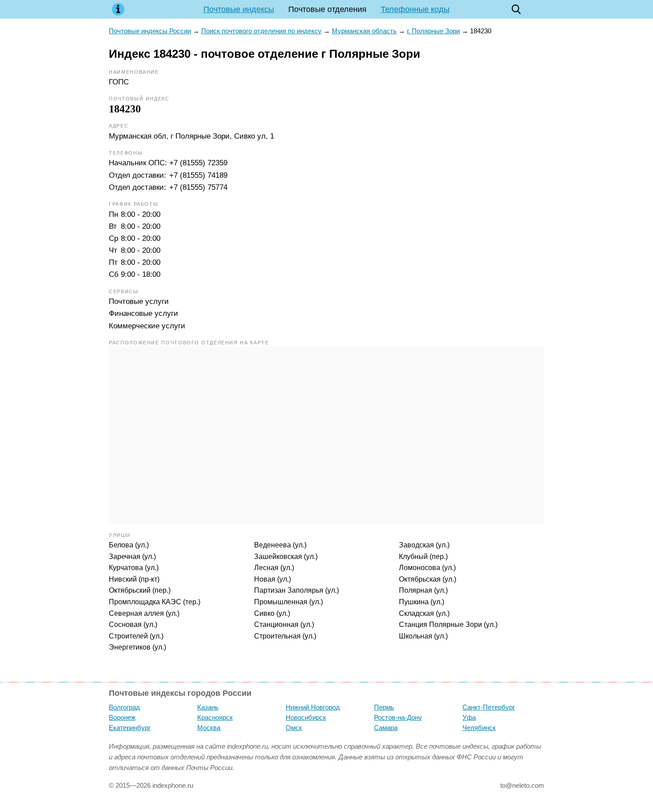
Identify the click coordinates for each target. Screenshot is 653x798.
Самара (386, 727)
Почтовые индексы (238, 9)
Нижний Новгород (313, 707)
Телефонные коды (415, 9)
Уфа (469, 717)
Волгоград (124, 707)
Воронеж (122, 717)
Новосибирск (306, 717)
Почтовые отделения (327, 9)
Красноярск (215, 717)
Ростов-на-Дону (398, 717)
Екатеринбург (130, 727)
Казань (208, 707)
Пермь (384, 707)
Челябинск (479, 727)
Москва (208, 727)
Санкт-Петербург (488, 707)
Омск (294, 727)
